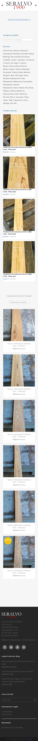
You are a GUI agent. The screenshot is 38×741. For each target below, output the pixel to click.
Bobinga (6, 57)
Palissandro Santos (11, 85)
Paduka (6, 78)
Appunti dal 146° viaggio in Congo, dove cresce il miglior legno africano (17, 680)
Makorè (27, 72)
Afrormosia (7, 51)
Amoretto (24, 54)
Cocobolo (30, 60)
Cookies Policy (7, 712)
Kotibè (20, 72)
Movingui (19, 75)
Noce (26, 75)
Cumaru (23, 63)
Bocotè (14, 57)
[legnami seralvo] (11, 618)
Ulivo (26, 100)
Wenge (6, 103)
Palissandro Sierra (10, 88)
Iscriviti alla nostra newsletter (12, 728)
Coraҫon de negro (11, 63)
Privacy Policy (7, 714)
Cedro (14, 60)
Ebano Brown (21, 66)
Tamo (26, 97)
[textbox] (19, 39)
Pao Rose (29, 88)
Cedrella (6, 60)
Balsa (31, 54)
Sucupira (20, 97)
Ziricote (13, 103)
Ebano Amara (9, 66)
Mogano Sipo (8, 75)
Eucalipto (7, 72)
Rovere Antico (9, 97)
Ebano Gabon (9, 69)
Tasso (5, 100)
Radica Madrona (17, 91)
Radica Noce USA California (15, 94)
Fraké (14, 72)
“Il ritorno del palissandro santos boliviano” (18, 671)
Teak (11, 100)
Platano (6, 91)
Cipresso (21, 60)
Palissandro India (17, 78)
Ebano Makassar (22, 69)
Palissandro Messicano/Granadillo (17, 82)
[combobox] (19, 39)
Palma (21, 88)
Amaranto (24, 51)
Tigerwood (18, 100)
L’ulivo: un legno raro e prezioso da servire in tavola (18, 662)
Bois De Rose (23, 57)
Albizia (16, 51)
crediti (29, 739)
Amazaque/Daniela (11, 54)
